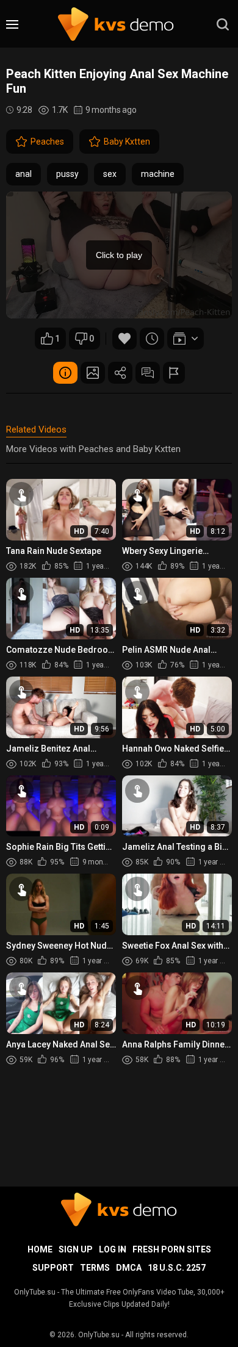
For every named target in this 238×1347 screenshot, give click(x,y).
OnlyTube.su (99, 1335)
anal (23, 174)
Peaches (47, 141)
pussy (67, 174)
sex (110, 174)
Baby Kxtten (127, 141)
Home (39, 1249)
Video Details (65, 373)
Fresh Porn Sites (171, 1249)
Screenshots (93, 373)
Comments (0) (147, 373)
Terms (95, 1268)
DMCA (129, 1268)
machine (158, 174)
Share (120, 373)
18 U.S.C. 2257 (177, 1268)
